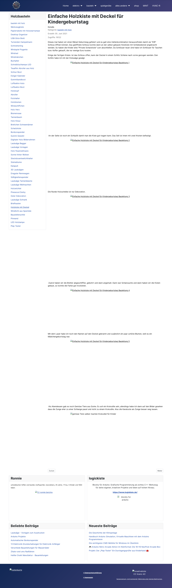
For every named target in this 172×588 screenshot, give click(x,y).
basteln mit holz (18, 23)
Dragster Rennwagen (20, 173)
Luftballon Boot (17, 87)
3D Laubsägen (17, 169)
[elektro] (80, 5)
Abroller (14, 94)
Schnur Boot (16, 72)
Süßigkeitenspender (19, 177)
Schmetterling (17, 46)
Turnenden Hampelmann (21, 42)
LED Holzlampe (17, 222)
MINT (145, 5)
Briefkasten (16, 203)
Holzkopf (15, 91)
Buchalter (15, 61)
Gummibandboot (18, 79)
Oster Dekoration (18, 196)
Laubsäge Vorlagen (19, 147)
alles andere (121, 5)
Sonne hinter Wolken (20, 154)
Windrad (14, 53)
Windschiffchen (17, 106)
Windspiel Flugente (19, 49)
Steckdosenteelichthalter (22, 158)
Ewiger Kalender (18, 76)
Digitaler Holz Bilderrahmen (23, 139)
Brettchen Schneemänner (22, 124)
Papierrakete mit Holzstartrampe (25, 31)
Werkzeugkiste (17, 27)
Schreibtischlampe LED (21, 64)
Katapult (14, 166)
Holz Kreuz (15, 121)
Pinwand (14, 218)
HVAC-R (156, 5)
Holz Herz (15, 109)
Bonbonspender (18, 132)
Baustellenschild (18, 215)
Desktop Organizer (19, 34)
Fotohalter (15, 98)
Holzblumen (16, 102)
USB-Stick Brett (18, 38)
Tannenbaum (16, 117)
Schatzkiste (16, 128)
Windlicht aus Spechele (21, 211)
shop (136, 5)
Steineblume (16, 162)
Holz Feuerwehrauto (20, 151)
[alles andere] (128, 5)
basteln (89, 5)
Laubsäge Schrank (19, 200)
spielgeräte (106, 5)
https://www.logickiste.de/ (125, 492)
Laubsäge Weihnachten (21, 184)
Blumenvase (16, 113)
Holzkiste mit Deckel (20, 207)
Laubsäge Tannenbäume (21, 181)
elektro (76, 5)
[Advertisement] (105, 115)
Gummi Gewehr (17, 136)
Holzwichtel (16, 188)
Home (66, 5)
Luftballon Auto (17, 83)
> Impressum (88, 577)
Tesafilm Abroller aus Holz (22, 68)
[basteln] (94, 5)
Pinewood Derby (18, 192)
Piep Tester (16, 226)
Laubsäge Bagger (18, 143)
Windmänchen (17, 57)
